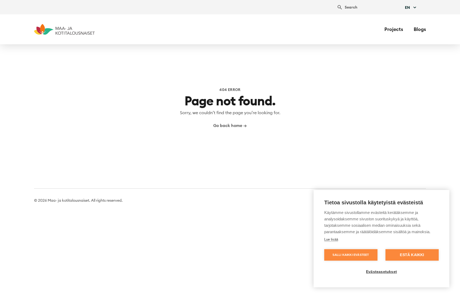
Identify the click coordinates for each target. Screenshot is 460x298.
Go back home (230, 125)
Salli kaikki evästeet (350, 254)
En (407, 7)
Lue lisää (331, 239)
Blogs (420, 29)
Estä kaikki (412, 255)
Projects (393, 29)
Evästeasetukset (381, 272)
